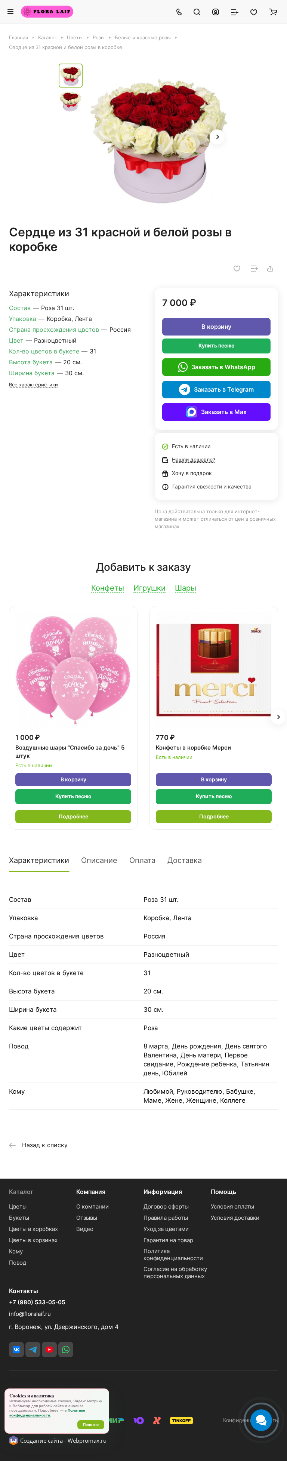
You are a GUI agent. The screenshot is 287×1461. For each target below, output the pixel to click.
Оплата (142, 860)
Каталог (21, 1191)
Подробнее (73, 816)
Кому (16, 1251)
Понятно (91, 1424)
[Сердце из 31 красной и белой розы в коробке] (157, 138)
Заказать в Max (224, 412)
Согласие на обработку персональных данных (175, 1272)
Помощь (223, 1191)
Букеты (19, 1217)
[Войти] (215, 11)
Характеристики (39, 860)
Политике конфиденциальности (47, 1412)
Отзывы (86, 1217)
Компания (90, 1191)
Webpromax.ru (87, 1440)
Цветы (18, 1206)
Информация (163, 1191)
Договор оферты (166, 1206)
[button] (217, 136)
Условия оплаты (232, 1206)
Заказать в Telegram (224, 389)
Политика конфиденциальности (173, 1254)
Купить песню (216, 345)
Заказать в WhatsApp (223, 367)
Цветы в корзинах (33, 1240)
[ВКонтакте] (16, 1349)
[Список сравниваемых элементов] (234, 11)
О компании (92, 1206)
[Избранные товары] (253, 11)
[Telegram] (32, 1349)
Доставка (184, 860)
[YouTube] (49, 1349)
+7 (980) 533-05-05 (37, 1302)
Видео (84, 1228)
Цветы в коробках (33, 1228)
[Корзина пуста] (273, 11)
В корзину (216, 326)
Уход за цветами (166, 1228)
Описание (99, 860)
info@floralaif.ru (30, 1313)
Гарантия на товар (168, 1240)
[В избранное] (237, 268)
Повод (17, 1262)
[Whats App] (65, 1349)
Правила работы (166, 1217)
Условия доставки (235, 1217)
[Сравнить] (254, 268)
